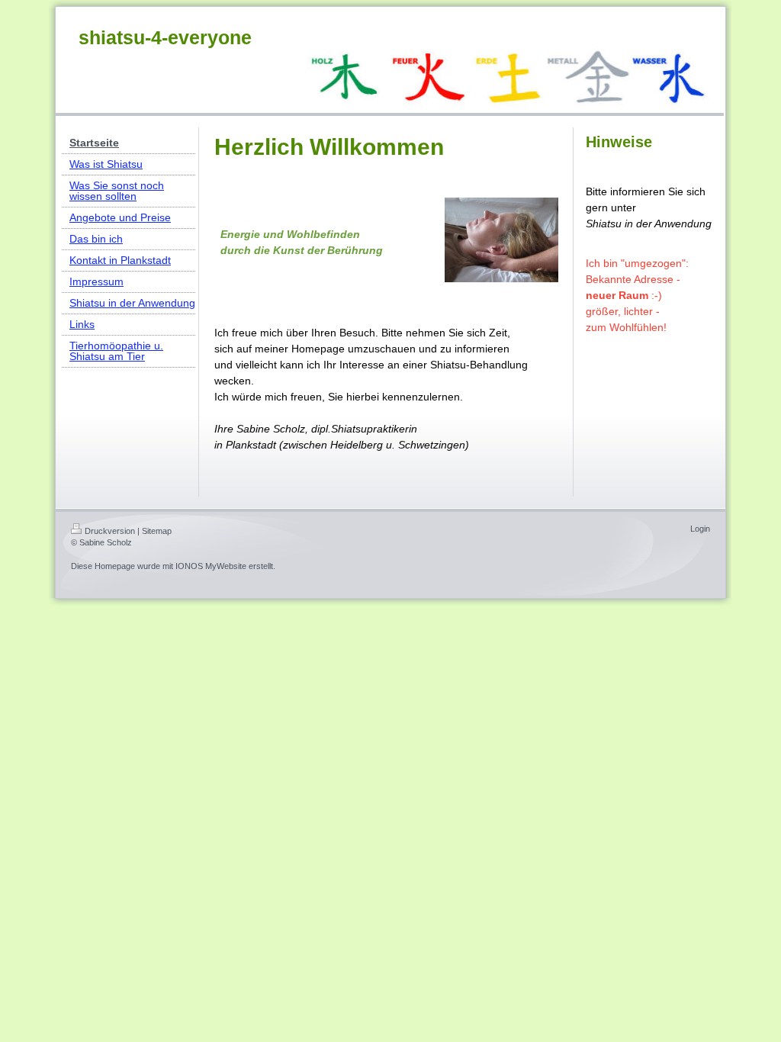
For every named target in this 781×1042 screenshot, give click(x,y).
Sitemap (157, 530)
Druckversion (110, 530)
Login (700, 528)
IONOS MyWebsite (210, 566)
